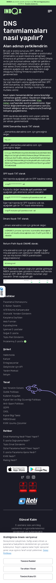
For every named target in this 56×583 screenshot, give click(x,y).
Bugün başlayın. (31, 4)
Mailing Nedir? (10, 460)
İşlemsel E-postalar (13, 329)
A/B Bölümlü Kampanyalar (16, 310)
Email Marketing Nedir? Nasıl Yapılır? (21, 437)
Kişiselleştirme (10, 325)
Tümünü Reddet (28, 561)
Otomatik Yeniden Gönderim (17, 314)
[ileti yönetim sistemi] (28, 501)
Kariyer (6, 359)
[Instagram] (33, 477)
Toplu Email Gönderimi (14, 444)
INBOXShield (9, 419)
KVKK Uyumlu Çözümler (14, 423)
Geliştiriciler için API (13, 367)
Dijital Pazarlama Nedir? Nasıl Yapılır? (21, 448)
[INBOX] (12, 11)
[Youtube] (28, 477)
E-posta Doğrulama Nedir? (16, 441)
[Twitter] (22, 477)
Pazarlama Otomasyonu (15, 302)
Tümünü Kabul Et (28, 576)
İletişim (6, 375)
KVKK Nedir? (9, 456)
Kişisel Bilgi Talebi (11, 415)
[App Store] (17, 469)
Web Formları (9, 322)
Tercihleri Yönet (28, 569)
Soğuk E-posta (10, 333)
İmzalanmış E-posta (13, 341)
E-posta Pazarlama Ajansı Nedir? (19, 452)
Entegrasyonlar (10, 363)
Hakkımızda (9, 355)
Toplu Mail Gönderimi (13, 337)
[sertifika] (23, 487)
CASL (6, 412)
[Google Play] (39, 469)
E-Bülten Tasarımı (12, 306)
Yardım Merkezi (10, 371)
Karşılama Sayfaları (12, 318)
